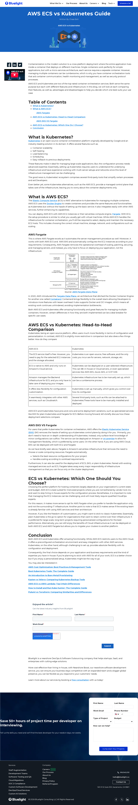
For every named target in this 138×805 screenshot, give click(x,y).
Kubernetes (34, 141)
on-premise (109, 438)
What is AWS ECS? (42, 109)
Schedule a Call (125, 3)
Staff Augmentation (17, 770)
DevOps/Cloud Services (19, 790)
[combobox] (103, 722)
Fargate (116, 214)
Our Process (71, 3)
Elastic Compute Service (45, 200)
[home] (13, 3)
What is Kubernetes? (43, 106)
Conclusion (38, 128)
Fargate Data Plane (66, 296)
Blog (104, 3)
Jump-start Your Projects (113, 749)
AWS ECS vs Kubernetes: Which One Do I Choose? (58, 125)
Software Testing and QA (20, 777)
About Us (83, 3)
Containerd (55, 299)
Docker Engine (54, 203)
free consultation (80, 680)
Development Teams (18, 773)
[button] (57, 3)
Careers (46, 769)
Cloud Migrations (16, 780)
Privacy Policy (48, 781)
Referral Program (50, 784)
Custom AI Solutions (18, 794)
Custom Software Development (23, 787)
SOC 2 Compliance (17, 784)
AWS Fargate (43, 113)
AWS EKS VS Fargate (47, 121)
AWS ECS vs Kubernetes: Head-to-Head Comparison (59, 117)
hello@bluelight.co (121, 777)
